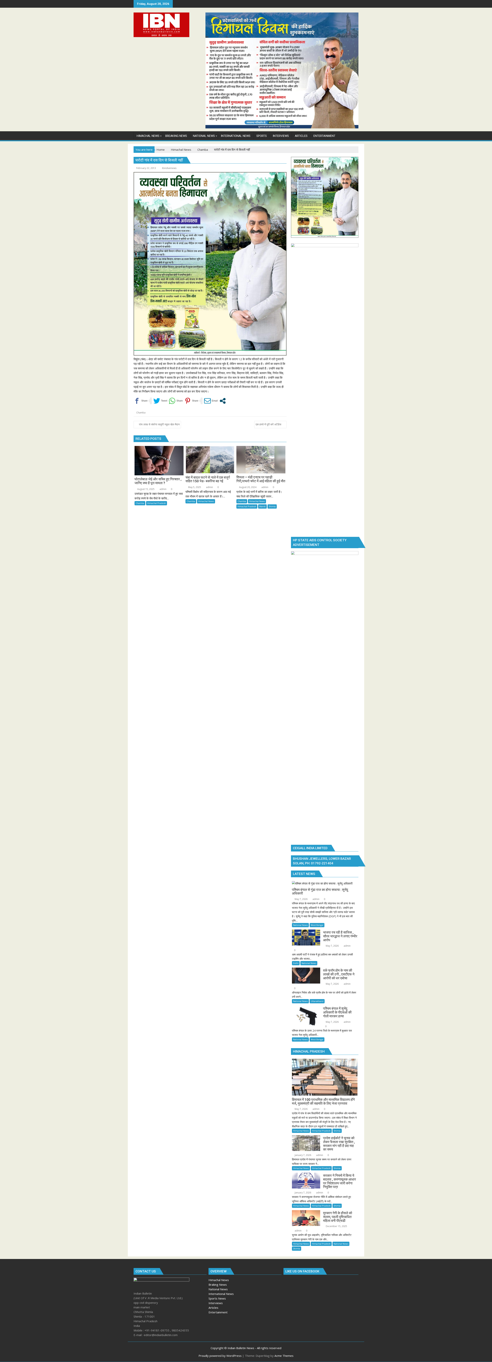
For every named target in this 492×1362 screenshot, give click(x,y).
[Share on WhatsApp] (176, 400)
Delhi (295, 963)
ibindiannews (169, 168)
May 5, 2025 (194, 487)
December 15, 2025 (336, 1226)
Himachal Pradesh (156, 503)
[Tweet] (160, 400)
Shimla (272, 506)
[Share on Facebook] (141, 400)
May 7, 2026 (301, 899)
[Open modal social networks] (222, 400)
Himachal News (206, 501)
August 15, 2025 (146, 489)
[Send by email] (211, 400)
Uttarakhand (317, 1001)
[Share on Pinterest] (191, 400)
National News (300, 925)
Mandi (262, 506)
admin (162, 489)
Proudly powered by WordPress (220, 1356)
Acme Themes (283, 1356)
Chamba (140, 412)
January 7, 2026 (302, 1155)
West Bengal (317, 925)
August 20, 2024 (247, 487)
